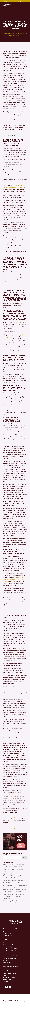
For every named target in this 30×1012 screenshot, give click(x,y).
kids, (20, 322)
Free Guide (20, 846)
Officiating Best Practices (15, 35)
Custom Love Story (8, 943)
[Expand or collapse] (25, 135)
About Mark (6, 962)
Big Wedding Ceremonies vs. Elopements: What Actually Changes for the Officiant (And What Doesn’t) (15, 876)
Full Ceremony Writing (9, 945)
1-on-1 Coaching (7, 947)
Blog (4, 975)
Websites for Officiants (9, 951)
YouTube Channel (8, 979)
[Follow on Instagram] (6, 987)
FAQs (4, 964)
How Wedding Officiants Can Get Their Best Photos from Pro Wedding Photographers (14, 896)
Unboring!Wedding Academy (11, 794)
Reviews (5, 960)
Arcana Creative (19, 1005)
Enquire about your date (10, 966)
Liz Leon (12, 796)
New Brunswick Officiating (11, 949)
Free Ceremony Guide (9, 973)
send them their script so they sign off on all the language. (13, 579)
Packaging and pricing (9, 958)
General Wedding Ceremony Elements (14, 33)
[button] (26, 6)
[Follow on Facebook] (3, 987)
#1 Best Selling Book (9, 977)
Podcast (5, 981)
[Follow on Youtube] (10, 987)
